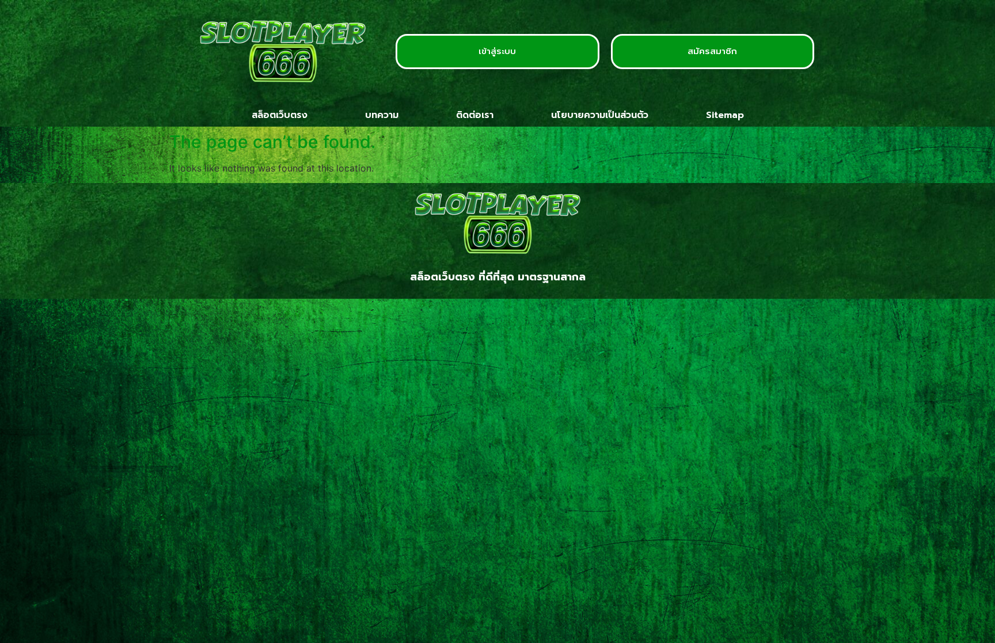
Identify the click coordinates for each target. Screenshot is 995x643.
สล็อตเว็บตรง (279, 115)
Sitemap (725, 115)
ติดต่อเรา (474, 115)
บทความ (381, 115)
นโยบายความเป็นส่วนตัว (599, 115)
